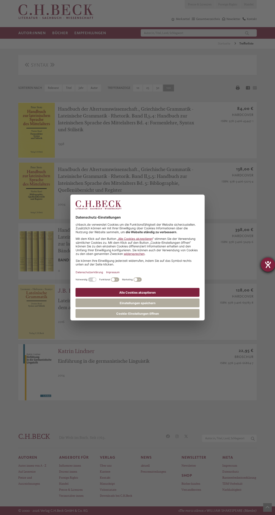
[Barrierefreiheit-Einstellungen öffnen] (268, 265)
